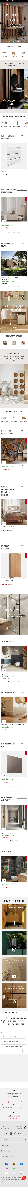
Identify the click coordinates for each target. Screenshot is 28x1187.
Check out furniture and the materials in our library (13, 1046)
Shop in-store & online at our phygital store (12, 1050)
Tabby (21, 1107)
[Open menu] (3, 4)
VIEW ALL (22, 135)
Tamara (21, 1108)
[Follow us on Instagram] (11, 1133)
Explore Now (14, 38)
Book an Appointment (14, 1118)
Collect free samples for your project (10, 1041)
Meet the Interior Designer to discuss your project (13, 1036)
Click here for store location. (14, 0)
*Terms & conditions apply (14, 1097)
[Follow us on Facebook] (7, 1133)
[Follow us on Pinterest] (15, 1133)
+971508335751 (19, 1128)
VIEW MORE (14, 630)
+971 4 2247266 (5, 1128)
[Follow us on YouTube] (19, 1133)
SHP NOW (14, 327)
